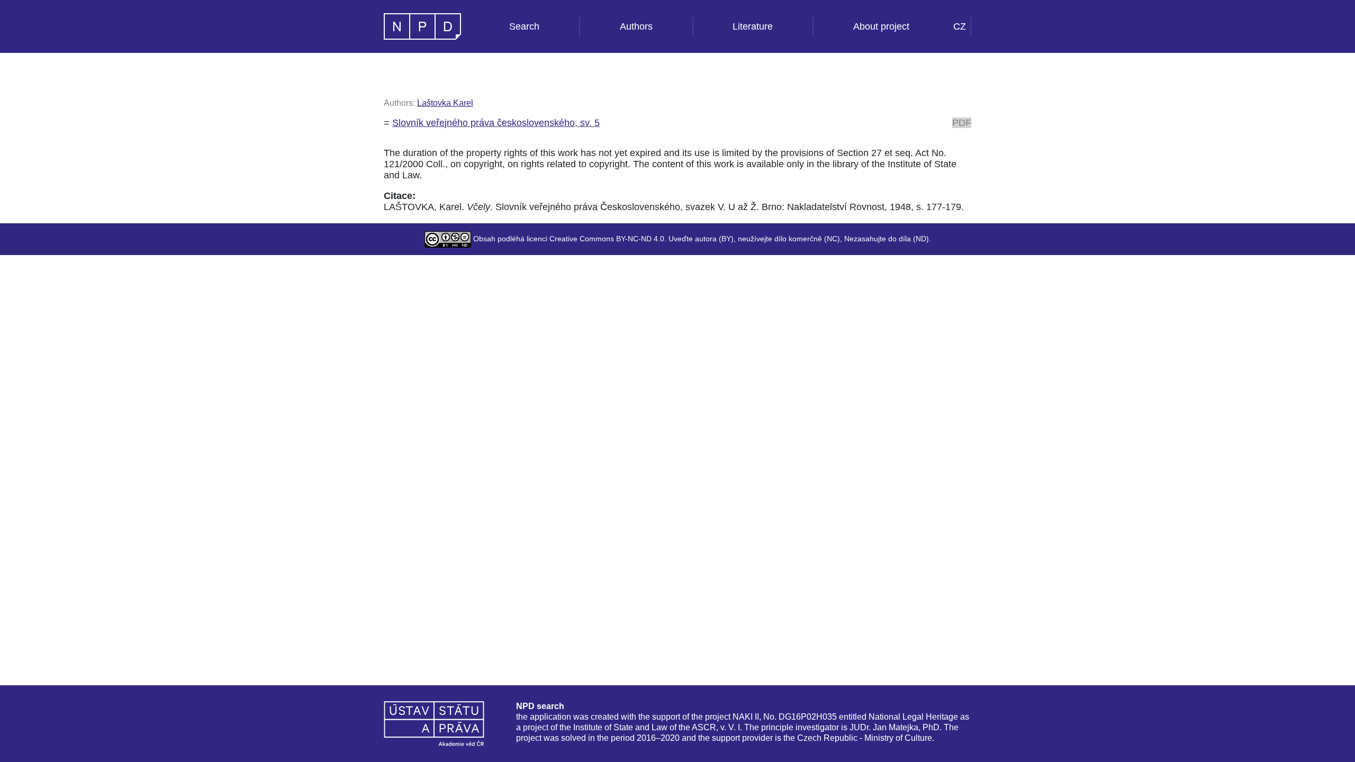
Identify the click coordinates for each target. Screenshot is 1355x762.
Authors (636, 26)
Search (524, 26)
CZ (959, 26)
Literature (753, 26)
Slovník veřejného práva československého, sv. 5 (496, 122)
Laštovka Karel (445, 102)
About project (881, 26)
